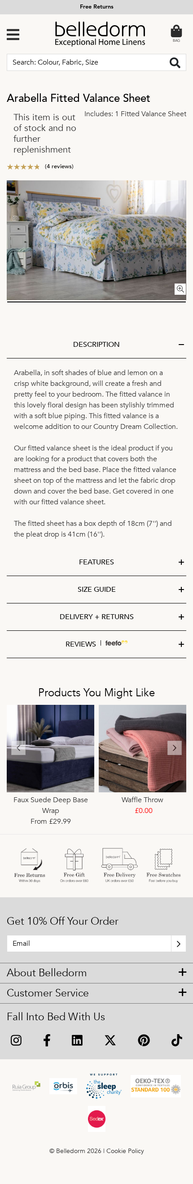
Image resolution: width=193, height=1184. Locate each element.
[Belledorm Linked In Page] (77, 1041)
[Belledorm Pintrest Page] (144, 1041)
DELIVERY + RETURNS (97, 617)
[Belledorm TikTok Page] (177, 1041)
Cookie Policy (125, 1151)
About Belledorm (47, 973)
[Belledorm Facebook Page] (46, 1041)
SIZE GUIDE (97, 589)
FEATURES (96, 562)
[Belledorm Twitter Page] (110, 1041)
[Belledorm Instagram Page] (16, 1041)
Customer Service (48, 993)
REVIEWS (81, 644)
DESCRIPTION (96, 345)
